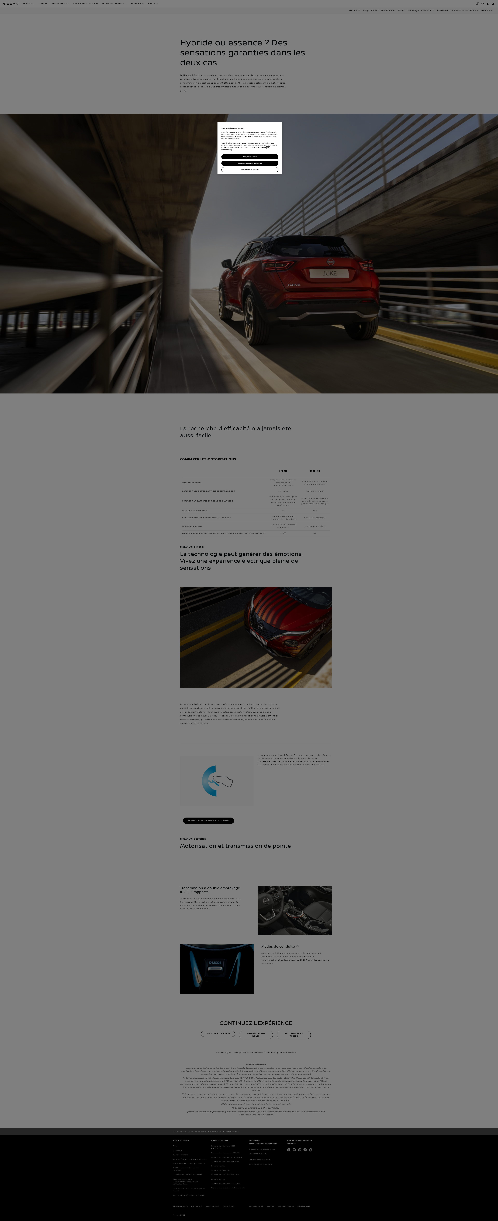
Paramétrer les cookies (250, 170)
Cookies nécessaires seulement (250, 163)
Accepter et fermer (250, 157)
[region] (249, 148)
